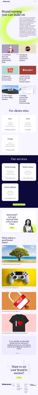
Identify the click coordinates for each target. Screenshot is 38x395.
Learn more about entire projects (19, 204)
